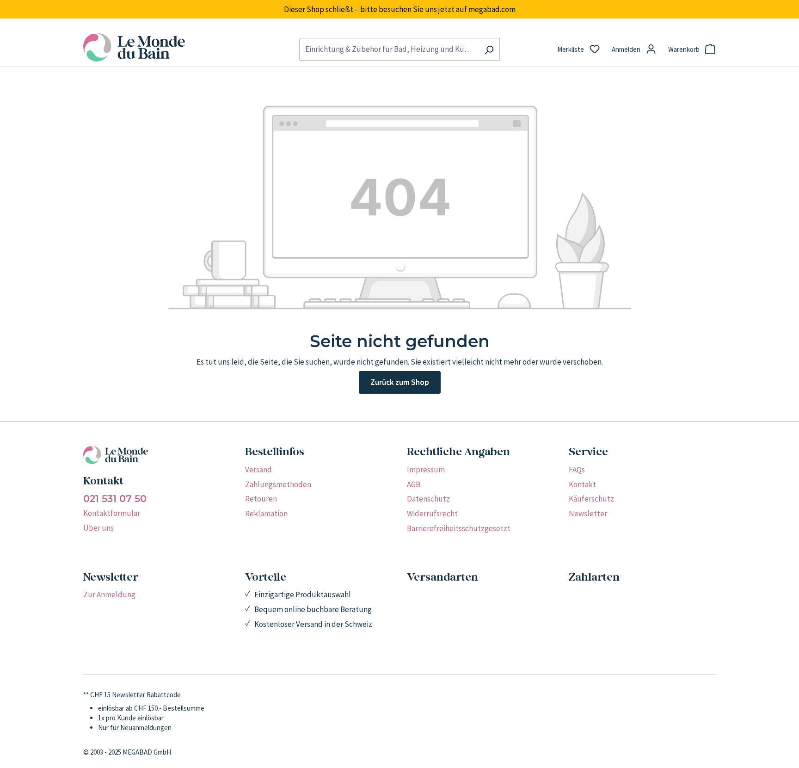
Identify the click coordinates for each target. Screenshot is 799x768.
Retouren (261, 499)
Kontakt (582, 484)
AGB (413, 484)
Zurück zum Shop (399, 382)
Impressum (426, 470)
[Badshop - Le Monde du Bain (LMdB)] (183, 47)
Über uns (98, 528)
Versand (258, 470)
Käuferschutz (591, 499)
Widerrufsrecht (432, 513)
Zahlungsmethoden (278, 484)
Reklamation (266, 513)
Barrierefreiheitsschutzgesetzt (458, 528)
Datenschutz (428, 499)
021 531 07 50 (115, 498)
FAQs (577, 470)
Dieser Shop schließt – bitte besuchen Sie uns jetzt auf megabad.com (400, 9)
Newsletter (588, 513)
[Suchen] (489, 49)
